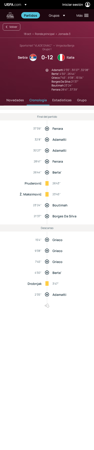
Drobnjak (35, 283)
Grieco (57, 240)
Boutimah (60, 205)
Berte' (56, 172)
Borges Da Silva (64, 216)
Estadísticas (62, 100)
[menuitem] (32, 15)
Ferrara (57, 128)
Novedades (15, 100)
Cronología (38, 100)
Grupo (82, 100)
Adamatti (59, 139)
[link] (30, 15)
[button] (57, 15)
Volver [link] (13, 27)
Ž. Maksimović (31, 194)
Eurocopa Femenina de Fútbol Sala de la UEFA (10, 15)
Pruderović (33, 183)
